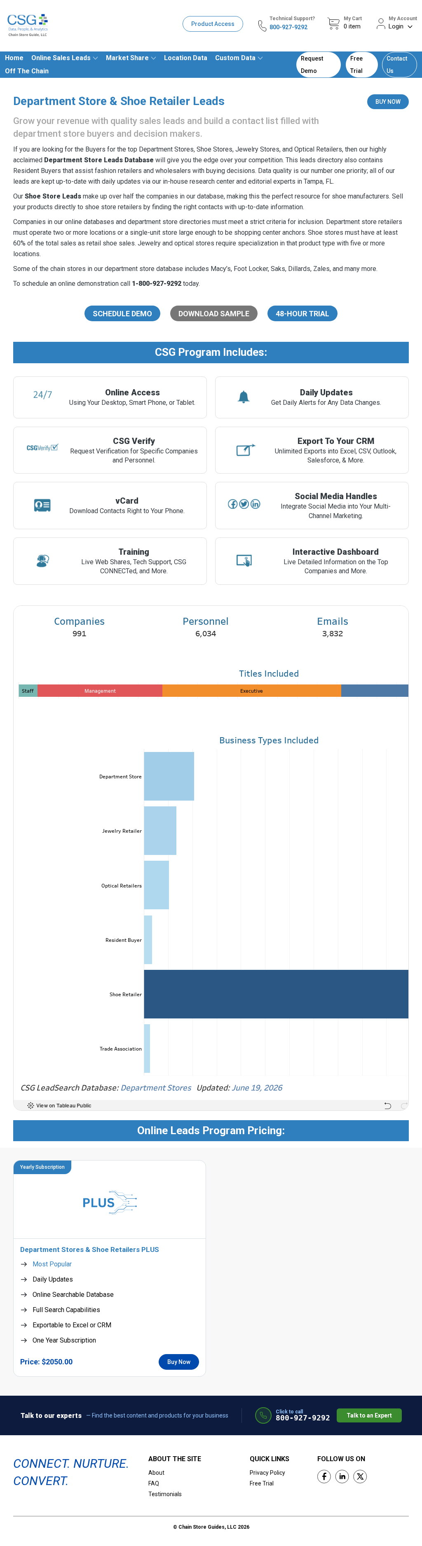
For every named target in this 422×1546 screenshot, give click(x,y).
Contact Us (397, 64)
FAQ (153, 1483)
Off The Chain (27, 71)
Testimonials (165, 1494)
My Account (403, 18)
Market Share (127, 58)
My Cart (353, 18)
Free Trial (356, 64)
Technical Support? (292, 18)
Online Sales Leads (61, 58)
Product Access (212, 24)
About (156, 1472)
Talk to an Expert (369, 1415)
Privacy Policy (267, 1472)
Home (14, 58)
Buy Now (178, 1362)
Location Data (185, 58)
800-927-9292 (288, 27)
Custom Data (235, 58)
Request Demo (312, 64)
